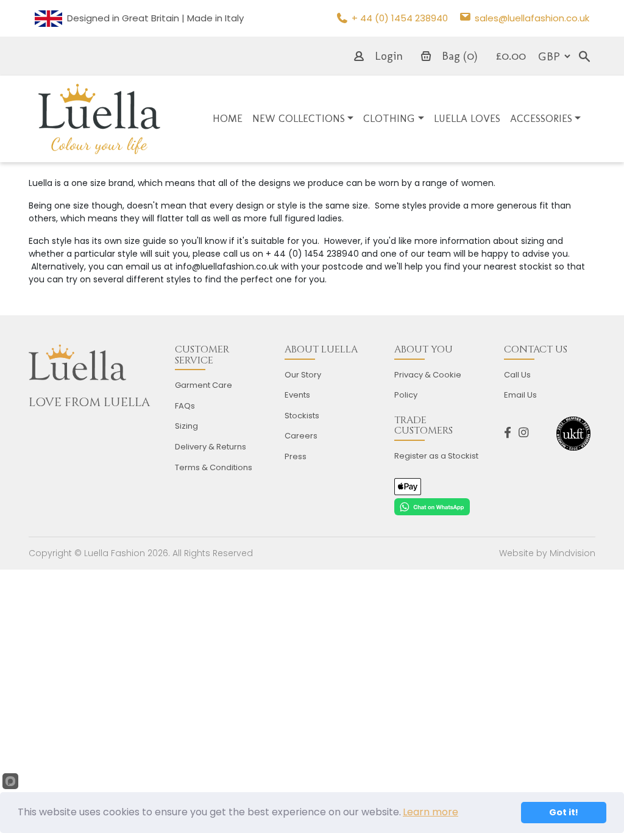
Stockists (302, 415)
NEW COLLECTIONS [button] (298, 118)
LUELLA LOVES (467, 118)
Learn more (430, 812)
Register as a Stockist (436, 456)
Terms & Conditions (213, 467)
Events (297, 395)
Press (296, 456)
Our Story (303, 375)
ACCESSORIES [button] (541, 118)
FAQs (185, 406)
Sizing (186, 426)
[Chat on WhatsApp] (432, 506)
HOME (228, 118)
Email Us (520, 395)
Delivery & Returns (210, 446)
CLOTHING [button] (389, 118)
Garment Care (203, 385)
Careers (301, 436)
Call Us (517, 375)
